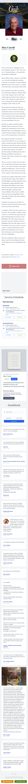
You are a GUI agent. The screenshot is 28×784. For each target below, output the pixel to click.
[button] (14, 676)
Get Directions (8, 317)
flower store (17, 257)
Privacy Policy (10, 778)
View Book (6, 379)
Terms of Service (18, 778)
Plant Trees (20, 317)
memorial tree (18, 254)
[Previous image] (3, 676)
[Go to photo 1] (13, 684)
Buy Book (14, 379)
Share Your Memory (8, 398)
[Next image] (25, 676)
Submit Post (14, 421)
